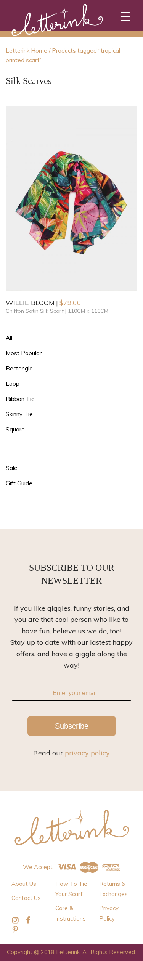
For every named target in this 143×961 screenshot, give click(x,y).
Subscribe (71, 726)
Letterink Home (26, 50)
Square (15, 429)
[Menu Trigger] (125, 16)
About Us (23, 883)
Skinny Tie (19, 414)
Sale (12, 468)
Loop (12, 383)
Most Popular (24, 353)
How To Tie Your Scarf (71, 889)
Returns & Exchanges (113, 889)
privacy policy (87, 753)
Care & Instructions (70, 913)
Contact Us (26, 897)
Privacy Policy (109, 913)
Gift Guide (19, 483)
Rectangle (19, 368)
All (9, 337)
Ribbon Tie (20, 398)
